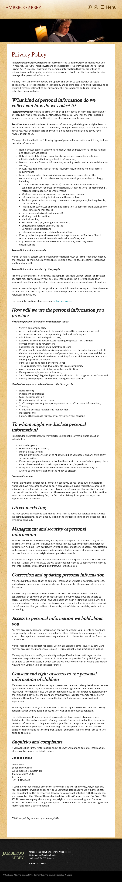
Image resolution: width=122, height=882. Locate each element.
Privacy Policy (40, 874)
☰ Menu (108, 7)
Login (69, 874)
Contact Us (26, 874)
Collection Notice (62, 300)
